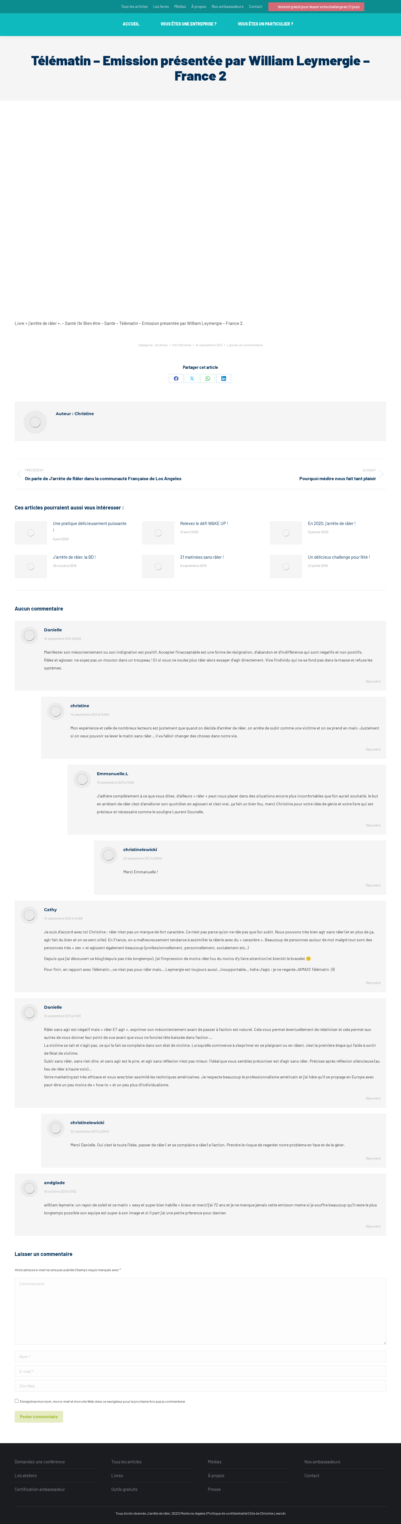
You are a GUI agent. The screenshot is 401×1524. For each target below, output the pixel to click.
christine (79, 705)
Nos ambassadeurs (322, 1461)
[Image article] (31, 533)
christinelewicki (140, 849)
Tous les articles (126, 1461)
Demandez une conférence (40, 1461)
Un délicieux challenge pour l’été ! (339, 557)
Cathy (50, 909)
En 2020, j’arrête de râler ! (332, 523)
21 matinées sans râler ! (202, 557)
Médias (214, 1461)
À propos (216, 1475)
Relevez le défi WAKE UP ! (204, 523)
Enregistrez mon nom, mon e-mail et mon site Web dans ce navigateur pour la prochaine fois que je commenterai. (103, 1401)
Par (181, 345)
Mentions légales (193, 1513)
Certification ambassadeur (40, 1489)
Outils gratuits (124, 1489)
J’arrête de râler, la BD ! (74, 557)
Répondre (373, 681)
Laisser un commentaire (245, 345)
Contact (311, 1475)
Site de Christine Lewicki (267, 1513)
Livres (117, 1475)
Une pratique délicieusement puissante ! (90, 527)
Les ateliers (26, 1475)
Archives (161, 345)
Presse (214, 1489)
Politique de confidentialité (227, 1513)
